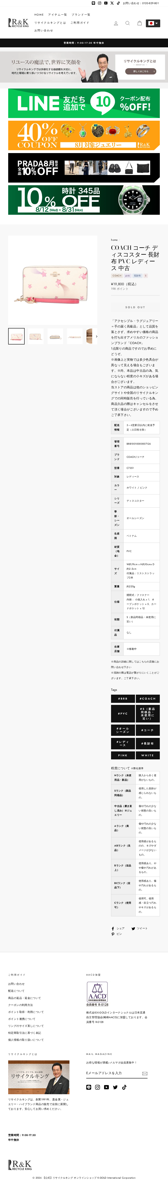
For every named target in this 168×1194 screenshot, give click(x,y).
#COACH (148, 699)
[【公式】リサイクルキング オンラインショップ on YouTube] (106, 1087)
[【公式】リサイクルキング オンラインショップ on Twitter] (115, 1087)
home (114, 240)
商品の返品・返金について (24, 998)
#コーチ (147, 730)
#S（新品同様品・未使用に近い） (148, 713)
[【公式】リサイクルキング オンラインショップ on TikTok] (124, 1087)
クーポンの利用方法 (20, 1005)
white (147, 755)
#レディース (123, 743)
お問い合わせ (44, 30)
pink (123, 755)
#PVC (123, 714)
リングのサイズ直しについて (26, 1026)
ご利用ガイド (80, 23)
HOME (39, 15)
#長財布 (147, 743)
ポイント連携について (22, 1019)
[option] (84, 43)
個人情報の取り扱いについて (26, 1040)
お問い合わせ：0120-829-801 (141, 3)
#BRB (123, 699)
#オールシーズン (123, 730)
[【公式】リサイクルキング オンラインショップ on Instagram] (97, 1087)
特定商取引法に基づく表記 (24, 1033)
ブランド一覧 (81, 15)
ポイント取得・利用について (26, 1012)
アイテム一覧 (57, 15)
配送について (16, 991)
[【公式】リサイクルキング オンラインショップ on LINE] (88, 1087)
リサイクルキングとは (50, 23)
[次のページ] (94, 336)
